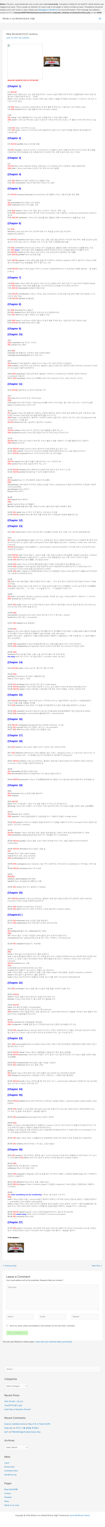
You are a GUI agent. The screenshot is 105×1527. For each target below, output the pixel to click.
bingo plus (8, 1428)
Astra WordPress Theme (80, 1515)
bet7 (6, 1432)
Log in (6, 1463)
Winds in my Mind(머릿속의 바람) (19, 18)
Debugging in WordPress (48, 10)
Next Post (97, 1266)
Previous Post (9, 1266)
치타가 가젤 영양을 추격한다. (27, 1428)
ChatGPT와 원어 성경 (13, 1405)
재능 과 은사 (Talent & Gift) (39, 1424)
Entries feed (9, 1467)
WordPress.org (10, 1475)
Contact (7, 1493)
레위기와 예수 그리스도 (13, 1401)
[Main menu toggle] (100, 18)
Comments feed (11, 1471)
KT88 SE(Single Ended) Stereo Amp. (26, 1432)
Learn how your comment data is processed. (53, 1342)
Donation (8, 1497)
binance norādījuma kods (14, 1424)
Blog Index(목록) (11, 1489)
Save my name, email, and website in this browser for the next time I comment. (42, 1326)
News (6, 1501)
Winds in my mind (11, 1505)
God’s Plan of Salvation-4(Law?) (17, 1409)
